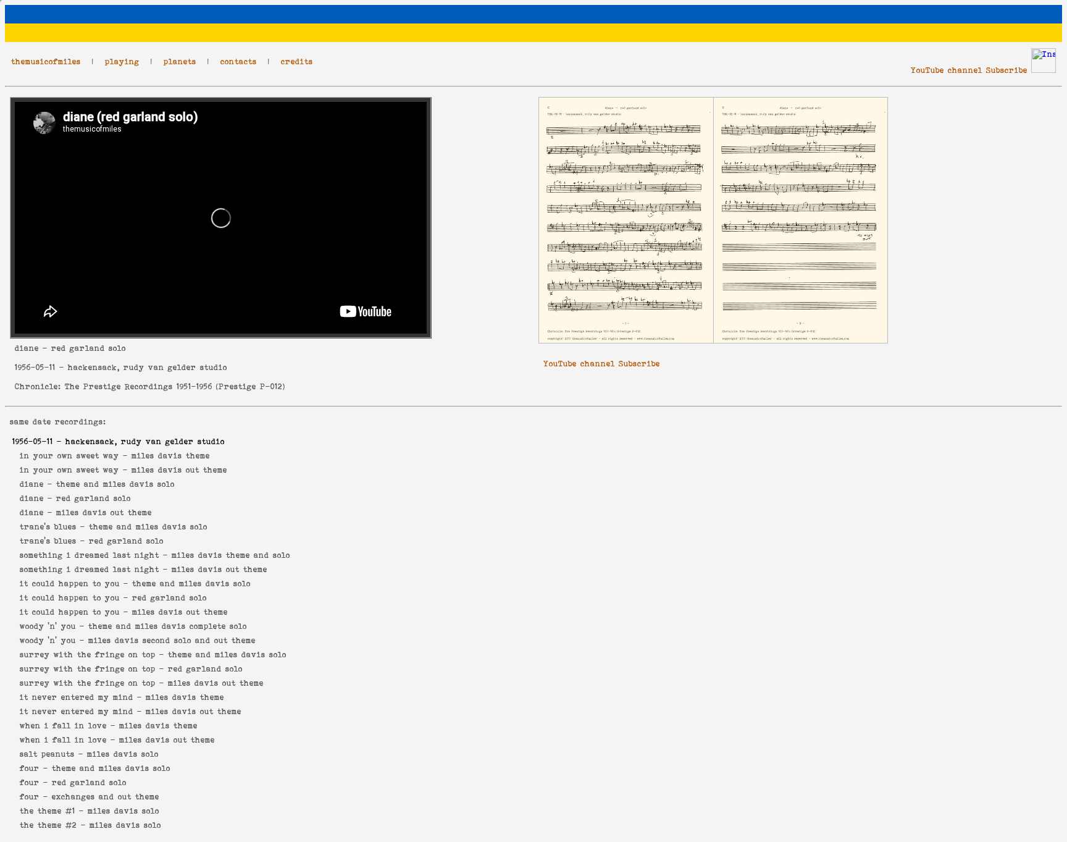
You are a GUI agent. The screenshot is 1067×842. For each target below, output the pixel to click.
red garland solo (93, 498)
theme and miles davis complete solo (167, 626)
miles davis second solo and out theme (172, 640)
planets (180, 61)
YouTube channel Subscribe (969, 70)
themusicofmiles (46, 61)
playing (122, 61)
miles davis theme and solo (231, 555)
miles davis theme (171, 455)
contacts (238, 61)
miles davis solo (123, 754)
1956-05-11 (35, 367)
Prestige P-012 (251, 386)
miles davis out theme (179, 469)
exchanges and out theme (105, 796)
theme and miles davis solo (115, 484)
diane (27, 348)
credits (297, 61)
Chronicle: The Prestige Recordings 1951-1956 (113, 386)
